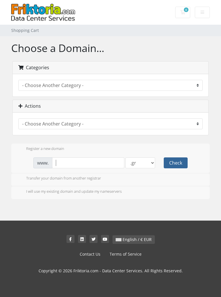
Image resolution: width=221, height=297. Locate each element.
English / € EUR (136, 239)
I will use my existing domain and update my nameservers (74, 191)
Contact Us (90, 254)
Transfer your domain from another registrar (63, 178)
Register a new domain (45, 148)
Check (175, 163)
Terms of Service (126, 254)
